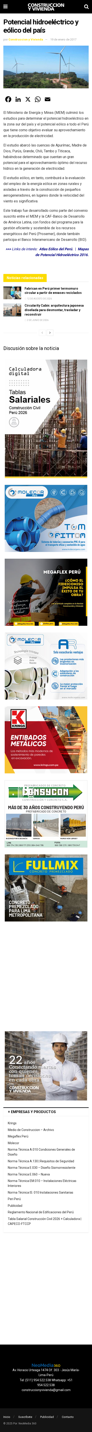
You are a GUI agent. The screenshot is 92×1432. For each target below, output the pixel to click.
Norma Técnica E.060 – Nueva (29, 1174)
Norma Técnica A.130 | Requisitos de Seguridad (41, 1161)
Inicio (6, 1417)
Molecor (13, 1143)
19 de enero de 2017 (63, 39)
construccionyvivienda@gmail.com (46, 1390)
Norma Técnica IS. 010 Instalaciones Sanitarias (40, 1192)
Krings (12, 1123)
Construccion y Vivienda (25, 39)
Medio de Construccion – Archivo (31, 1130)
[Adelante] (50, 333)
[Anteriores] (42, 333)
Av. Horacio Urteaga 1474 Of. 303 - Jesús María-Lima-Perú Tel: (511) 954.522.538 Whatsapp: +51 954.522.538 (46, 1377)
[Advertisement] (46, 976)
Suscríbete (25, 1417)
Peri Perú (14, 1199)
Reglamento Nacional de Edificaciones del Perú (41, 1212)
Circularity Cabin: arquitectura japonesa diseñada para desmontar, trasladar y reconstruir (54, 310)
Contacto (68, 1417)
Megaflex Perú (18, 1136)
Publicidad (15, 1205)
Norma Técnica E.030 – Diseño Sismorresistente (41, 1167)
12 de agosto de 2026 (39, 298)
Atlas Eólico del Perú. (56, 249)
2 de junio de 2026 (37, 320)
